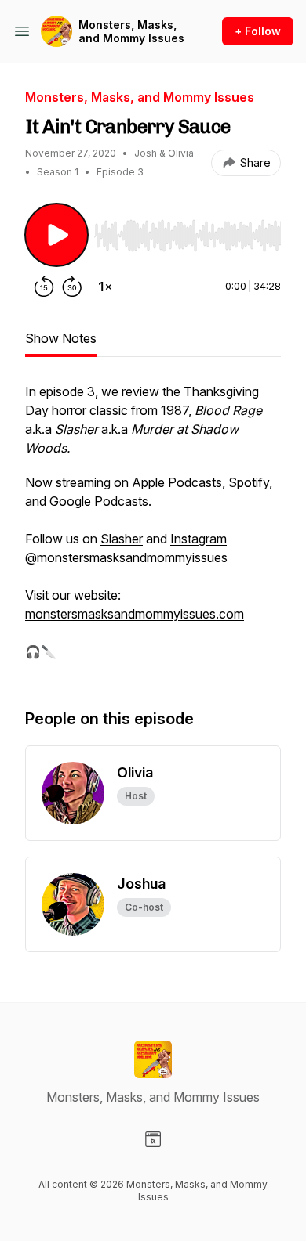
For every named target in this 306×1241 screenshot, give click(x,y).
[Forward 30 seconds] (72, 287)
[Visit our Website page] (153, 1139)
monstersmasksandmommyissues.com (134, 614)
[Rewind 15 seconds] (44, 287)
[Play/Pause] (56, 235)
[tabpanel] (153, 529)
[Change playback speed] (105, 287)
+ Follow (258, 31)
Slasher (121, 539)
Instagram (198, 539)
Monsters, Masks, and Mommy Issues (131, 31)
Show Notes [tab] (61, 338)
